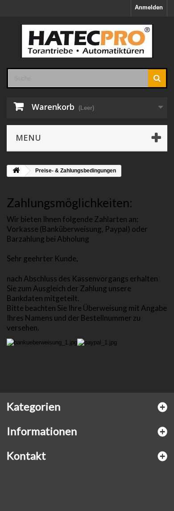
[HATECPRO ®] (87, 41)
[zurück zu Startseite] (16, 170)
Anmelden (149, 7)
